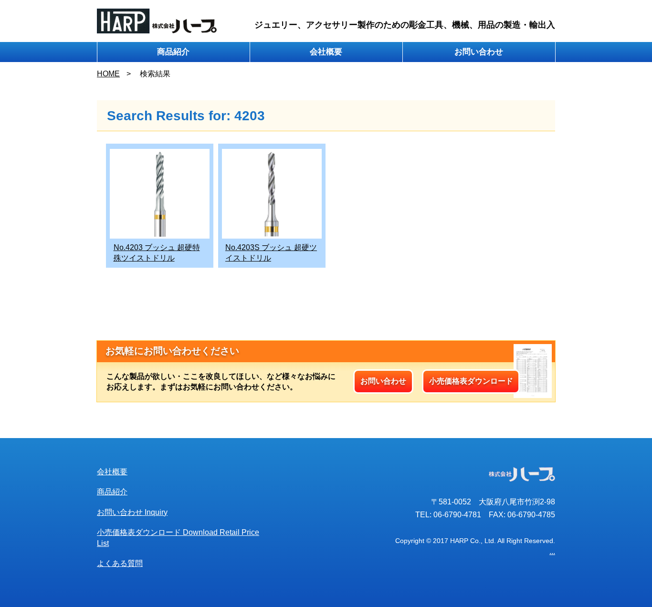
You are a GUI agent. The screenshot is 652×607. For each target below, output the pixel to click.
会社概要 (326, 51)
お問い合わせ (478, 51)
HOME (108, 74)
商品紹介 (173, 51)
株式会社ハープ (157, 21)
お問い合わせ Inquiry (132, 512)
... (552, 551)
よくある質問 (120, 563)
